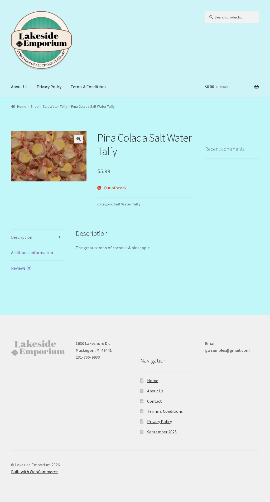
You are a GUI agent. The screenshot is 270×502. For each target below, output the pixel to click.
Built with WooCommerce (34, 471)
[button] (78, 139)
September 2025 (162, 431)
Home (21, 106)
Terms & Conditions (88, 86)
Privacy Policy (49, 86)
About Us (19, 86)
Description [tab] (21, 237)
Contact (154, 401)
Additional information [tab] (32, 252)
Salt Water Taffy (55, 106)
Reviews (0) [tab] (21, 268)
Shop (35, 106)
